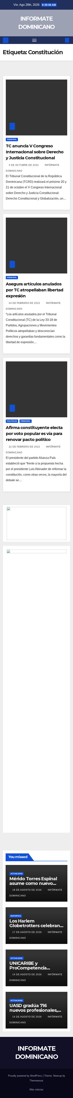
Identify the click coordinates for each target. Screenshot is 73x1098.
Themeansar (36, 1080)
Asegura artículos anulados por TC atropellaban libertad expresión (34, 289)
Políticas (12, 421)
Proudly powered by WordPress (25, 1075)
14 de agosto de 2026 (27, 974)
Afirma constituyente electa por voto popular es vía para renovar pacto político (34, 433)
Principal (12, 139)
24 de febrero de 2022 (25, 303)
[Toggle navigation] (34, 40)
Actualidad (16, 874)
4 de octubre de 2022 (24, 165)
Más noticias (36, 1089)
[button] (61, 40)
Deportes (15, 916)
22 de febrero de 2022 (25, 446)
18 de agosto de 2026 (27, 890)
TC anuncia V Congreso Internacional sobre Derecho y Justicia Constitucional (34, 151)
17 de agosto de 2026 (27, 932)
